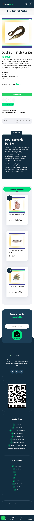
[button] (29, 20)
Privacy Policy (18, 433)
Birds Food (18, 484)
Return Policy (18, 436)
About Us (18, 424)
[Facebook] (12, 372)
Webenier (26, 503)
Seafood (10, 110)
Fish (14, 110)
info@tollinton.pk (18, 442)
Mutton (18, 472)
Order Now (17, 94)
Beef (18, 475)
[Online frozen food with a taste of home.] (8, 4)
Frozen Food (18, 466)
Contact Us (18, 427)
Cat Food (18, 481)
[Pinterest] (21, 372)
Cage (18, 490)
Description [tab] (16, 132)
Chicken (18, 478)
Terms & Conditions (18, 430)
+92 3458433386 (18, 439)
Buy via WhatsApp (17, 226)
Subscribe (17, 338)
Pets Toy (18, 487)
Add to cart (9, 104)
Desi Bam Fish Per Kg (10, 112)
